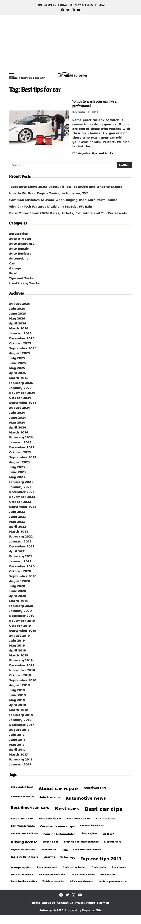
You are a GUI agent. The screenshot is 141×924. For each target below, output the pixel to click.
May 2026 (17, 318)
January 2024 (20, 442)
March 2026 (18, 328)
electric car (50, 841)
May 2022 (17, 521)
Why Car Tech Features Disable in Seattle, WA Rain (50, 206)
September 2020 (23, 576)
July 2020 (17, 586)
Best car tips (103, 808)
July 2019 (17, 640)
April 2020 (17, 596)
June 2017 (17, 739)
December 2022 (21, 491)
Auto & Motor (20, 238)
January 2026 (20, 333)
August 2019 (19, 635)
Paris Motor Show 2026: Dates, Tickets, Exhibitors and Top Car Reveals (68, 213)
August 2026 (19, 303)
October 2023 (20, 452)
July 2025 (17, 358)
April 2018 (17, 705)
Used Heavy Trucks (24, 283)
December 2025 (22, 338)
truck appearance (47, 867)
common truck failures (24, 833)
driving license (24, 842)
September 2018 (22, 680)
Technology (67, 857)
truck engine (99, 867)
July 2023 (17, 467)
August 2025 (19, 353)
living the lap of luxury (24, 856)
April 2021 (17, 551)
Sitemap (100, 4)
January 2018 (20, 719)
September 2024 (22, 402)
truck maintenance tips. (52, 874)
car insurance (105, 818)
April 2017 (17, 749)
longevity (49, 856)
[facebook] (62, 10)
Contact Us (65, 4)
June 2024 (17, 417)
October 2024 (20, 397)
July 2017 (17, 734)
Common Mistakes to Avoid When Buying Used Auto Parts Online (63, 199)
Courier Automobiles (59, 834)
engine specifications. (23, 849)
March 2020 (18, 600)
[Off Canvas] (11, 75)
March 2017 (18, 754)
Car (12, 263)
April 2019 (17, 650)
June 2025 (17, 363)
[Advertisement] (70, 42)
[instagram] (73, 10)
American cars (95, 787)
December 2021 (21, 546)
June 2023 (17, 472)
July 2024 (17, 412)
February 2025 (21, 382)
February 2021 (20, 556)
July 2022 (17, 511)
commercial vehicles (92, 825)
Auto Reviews (20, 253)
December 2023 (21, 447)
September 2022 (22, 506)
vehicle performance (112, 881)
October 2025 (20, 343)
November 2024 (22, 392)
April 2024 (17, 427)
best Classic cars (22, 818)
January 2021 (20, 561)
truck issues (119, 867)
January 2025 (20, 387)
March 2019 (18, 655)
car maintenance (23, 825)
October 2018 (20, 675)
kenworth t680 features (87, 849)
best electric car (50, 818)
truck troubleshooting (24, 881)
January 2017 (20, 764)
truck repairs (107, 874)
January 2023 (20, 487)
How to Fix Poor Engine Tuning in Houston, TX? (48, 193)
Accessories (18, 233)
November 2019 (22, 620)
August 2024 (19, 407)
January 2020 (20, 610)
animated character (22, 796)
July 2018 (17, 690)
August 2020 (19, 581)
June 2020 (17, 591)
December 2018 (22, 665)
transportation (21, 867)
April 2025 (17, 373)
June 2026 (17, 313)
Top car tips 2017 (101, 858)
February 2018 (21, 714)
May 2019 (17, 645)
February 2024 (21, 437)
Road (13, 273)
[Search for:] (61, 166)
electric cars (112, 841)
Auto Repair (19, 248)
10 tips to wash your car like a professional (94, 103)
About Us (50, 4)
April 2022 (17, 526)
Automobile (18, 258)
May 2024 (17, 422)
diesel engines (89, 833)
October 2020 (20, 571)
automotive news (86, 797)
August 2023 (19, 462)
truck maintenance (22, 874)
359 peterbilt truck (22, 786)
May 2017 (17, 744)
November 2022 (22, 496)
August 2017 (19, 729)
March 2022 (18, 531)
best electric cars (79, 818)
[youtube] (79, 10)
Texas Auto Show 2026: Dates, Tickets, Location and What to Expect (65, 186)
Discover (108, 833)
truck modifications (83, 874)
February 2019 (21, 660)
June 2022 (17, 516)
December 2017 (21, 724)
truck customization (74, 867)
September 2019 (22, 630)
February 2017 (20, 759)
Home (39, 4)
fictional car (49, 849)
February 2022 (21, 536)
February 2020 (21, 605)
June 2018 (17, 695)
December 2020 (22, 566)
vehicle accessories (53, 881)
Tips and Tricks (102, 153)
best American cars (30, 807)
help (65, 849)
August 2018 (19, 685)
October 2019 (20, 625)
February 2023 (21, 482)
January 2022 (20, 541)
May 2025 (17, 368)
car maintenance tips (57, 826)
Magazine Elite (92, 910)
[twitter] (68, 10)
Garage (15, 268)
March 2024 (18, 432)
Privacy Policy (84, 4)
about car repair (58, 788)
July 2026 (17, 308)
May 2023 (17, 477)
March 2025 (18, 378)
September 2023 (22, 457)
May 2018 (17, 700)
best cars (67, 808)
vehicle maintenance (81, 881)
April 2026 (17, 323)
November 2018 (22, 670)
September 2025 (22, 348)
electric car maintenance (81, 841)
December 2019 (21, 615)
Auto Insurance (21, 243)
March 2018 (18, 709)
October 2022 (20, 501)
